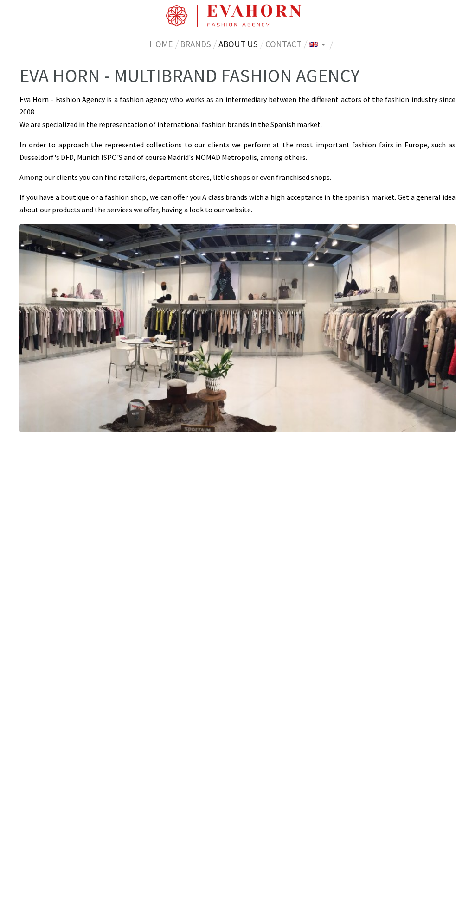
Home (161, 44)
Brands (195, 44)
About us (240, 44)
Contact (283, 44)
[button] (317, 44)
